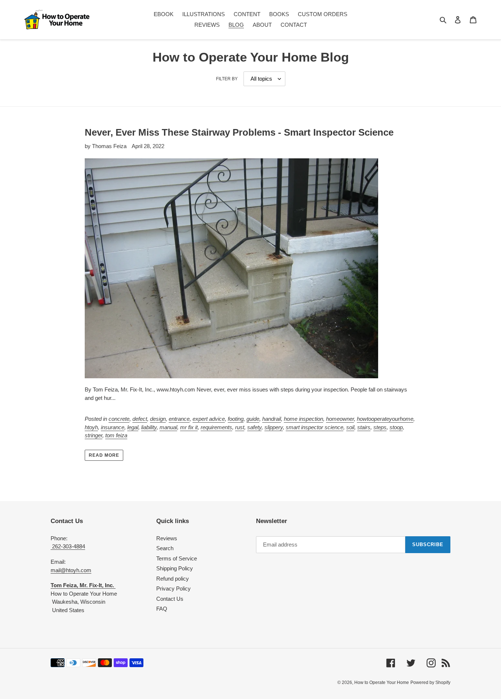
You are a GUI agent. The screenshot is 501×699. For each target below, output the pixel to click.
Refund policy (172, 578)
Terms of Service (176, 558)
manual (168, 427)
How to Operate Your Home (381, 682)
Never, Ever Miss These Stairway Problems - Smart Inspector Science (239, 132)
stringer (93, 435)
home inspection (303, 419)
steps (380, 427)
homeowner (340, 419)
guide (252, 419)
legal (132, 427)
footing (236, 419)
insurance (112, 427)
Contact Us (169, 599)
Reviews (166, 538)
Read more (104, 455)
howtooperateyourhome (385, 419)
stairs (363, 427)
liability (149, 427)
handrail (271, 419)
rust (239, 427)
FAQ (161, 609)
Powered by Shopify (430, 682)
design (158, 419)
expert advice (209, 419)
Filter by (227, 78)
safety (254, 427)
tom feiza (116, 435)
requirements (216, 427)
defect (139, 419)
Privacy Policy (173, 588)
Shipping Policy (174, 568)
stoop (396, 427)
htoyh (91, 427)
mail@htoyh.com (71, 570)
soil (350, 427)
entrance (179, 419)
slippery (273, 427)
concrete (119, 419)
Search (164, 548)
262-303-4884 (68, 546)
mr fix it (189, 427)
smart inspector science (314, 427)
